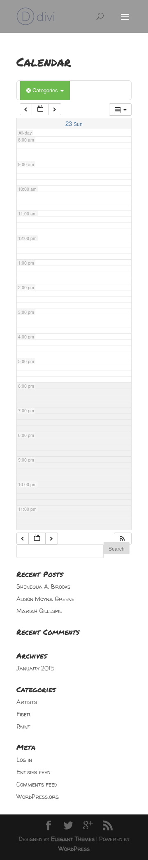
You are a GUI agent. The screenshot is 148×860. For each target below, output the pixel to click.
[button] (122, 538)
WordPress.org (37, 797)
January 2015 (35, 668)
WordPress (74, 849)
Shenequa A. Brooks (43, 586)
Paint (23, 726)
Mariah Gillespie (39, 611)
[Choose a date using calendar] (40, 109)
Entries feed (33, 772)
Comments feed (36, 784)
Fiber (23, 714)
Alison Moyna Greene (45, 599)
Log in (24, 760)
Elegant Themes (73, 839)
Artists (26, 702)
